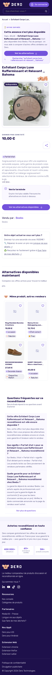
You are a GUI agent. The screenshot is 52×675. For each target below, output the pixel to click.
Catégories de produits (12, 602)
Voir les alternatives (24, 53)
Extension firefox (9, 651)
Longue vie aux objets (12, 617)
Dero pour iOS (8, 632)
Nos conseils (7, 599)
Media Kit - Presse (10, 614)
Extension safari (9, 654)
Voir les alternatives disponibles (24, 207)
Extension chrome (10, 647)
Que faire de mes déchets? (14, 621)
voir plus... (6, 182)
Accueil (5, 20)
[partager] (46, 145)
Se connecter (41, 4)
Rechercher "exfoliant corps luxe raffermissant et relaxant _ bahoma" (27, 59)
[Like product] (45, 84)
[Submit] (46, 11)
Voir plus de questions (26, 511)
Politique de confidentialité (14, 663)
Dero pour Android (10, 636)
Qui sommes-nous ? (11, 582)
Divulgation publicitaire (12, 667)
